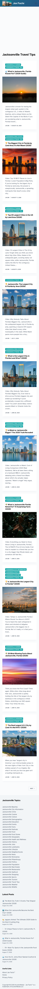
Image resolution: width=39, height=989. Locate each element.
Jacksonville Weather (10, 884)
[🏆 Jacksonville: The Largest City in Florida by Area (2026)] (19, 302)
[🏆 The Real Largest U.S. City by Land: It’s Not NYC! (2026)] (19, 743)
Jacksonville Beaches (10, 807)
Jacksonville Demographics (12, 819)
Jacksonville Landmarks (14, 718)
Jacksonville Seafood (10, 872)
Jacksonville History (13, 575)
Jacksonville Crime (9, 812)
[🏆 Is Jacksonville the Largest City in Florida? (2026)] (19, 600)
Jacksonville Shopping (10, 874)
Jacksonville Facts (12, 572)
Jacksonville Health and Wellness (14, 839)
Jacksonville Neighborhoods (12, 852)
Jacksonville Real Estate (14, 136)
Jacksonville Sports (9, 877)
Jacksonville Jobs (8, 844)
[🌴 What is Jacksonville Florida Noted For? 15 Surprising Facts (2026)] (19, 525)
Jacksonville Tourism (13, 64)
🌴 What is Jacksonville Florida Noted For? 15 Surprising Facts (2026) (18, 507)
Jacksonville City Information (16, 569)
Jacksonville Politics (9, 862)
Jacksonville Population (10, 864)
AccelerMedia (19, 985)
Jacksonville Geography (11, 837)
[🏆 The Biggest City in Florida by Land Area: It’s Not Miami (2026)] (19, 161)
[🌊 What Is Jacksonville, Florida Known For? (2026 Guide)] (19, 89)
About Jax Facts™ (8, 972)
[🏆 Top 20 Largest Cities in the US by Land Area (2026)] (19, 233)
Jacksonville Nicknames (11, 857)
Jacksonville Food (8, 832)
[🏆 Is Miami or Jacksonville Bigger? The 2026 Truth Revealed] (19, 448)
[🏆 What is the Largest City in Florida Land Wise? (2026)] (19, 374)
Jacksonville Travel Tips (14, 67)
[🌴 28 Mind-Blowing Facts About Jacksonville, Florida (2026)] (19, 672)
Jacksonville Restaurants (11, 869)
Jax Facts (18, 3)
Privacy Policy (7, 977)
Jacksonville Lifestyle (10, 849)
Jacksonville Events (9, 824)
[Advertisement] (19, 27)
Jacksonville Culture (9, 817)
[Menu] (36, 3)
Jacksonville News (9, 854)
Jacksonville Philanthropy (11, 859)
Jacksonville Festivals (10, 829)
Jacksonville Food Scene (11, 834)
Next (31, 788)
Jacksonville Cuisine (9, 814)
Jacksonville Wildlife (9, 887)
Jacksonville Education (10, 822)
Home (4, 975)
